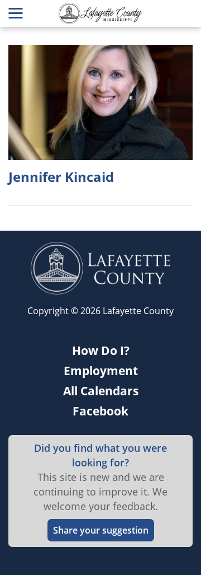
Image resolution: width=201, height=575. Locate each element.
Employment (101, 370)
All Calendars (100, 391)
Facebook (100, 411)
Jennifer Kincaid (61, 177)
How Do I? (101, 350)
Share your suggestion (101, 530)
